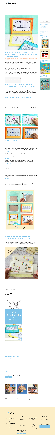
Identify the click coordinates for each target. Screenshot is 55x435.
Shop (22, 416)
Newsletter (22, 419)
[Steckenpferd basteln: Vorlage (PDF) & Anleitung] (22, 389)
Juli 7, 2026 (33, 432)
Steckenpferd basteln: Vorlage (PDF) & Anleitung (21, 396)
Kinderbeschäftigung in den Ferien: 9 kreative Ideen (10, 396)
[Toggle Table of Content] (19, 78)
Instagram (10, 427)
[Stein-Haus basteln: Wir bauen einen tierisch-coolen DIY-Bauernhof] (33, 389)
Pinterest (10, 425)
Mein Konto (22, 422)
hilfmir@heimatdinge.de (44, 424)
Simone (6, 398)
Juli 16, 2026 (33, 426)
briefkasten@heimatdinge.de (10, 421)
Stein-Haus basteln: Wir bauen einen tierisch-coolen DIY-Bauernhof (33, 396)
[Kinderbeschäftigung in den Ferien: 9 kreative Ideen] (10, 389)
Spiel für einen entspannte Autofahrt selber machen (13, 79)
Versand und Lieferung (45, 419)
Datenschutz (44, 416)
